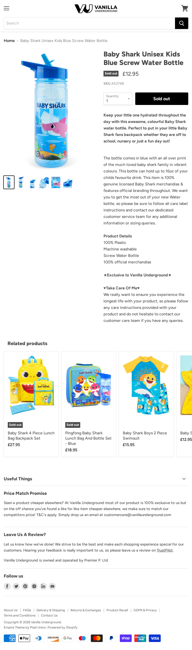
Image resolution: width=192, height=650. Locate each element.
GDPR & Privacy (145, 610)
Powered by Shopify (63, 627)
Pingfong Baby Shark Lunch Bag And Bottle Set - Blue (88, 438)
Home (9, 40)
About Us (11, 610)
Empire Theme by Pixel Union (25, 627)
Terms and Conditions (20, 615)
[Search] (181, 23)
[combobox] (89, 23)
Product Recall (117, 610)
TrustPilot (165, 550)
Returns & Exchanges (85, 610)
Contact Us (49, 615)
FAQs (27, 610)
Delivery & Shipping (50, 610)
